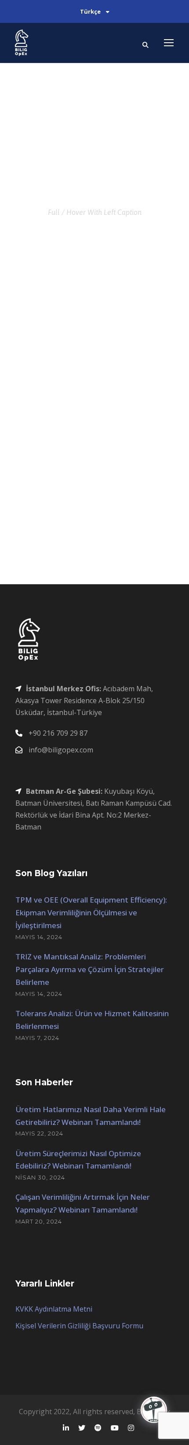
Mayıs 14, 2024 (38, 936)
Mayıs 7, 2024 (37, 1037)
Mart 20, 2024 (38, 1221)
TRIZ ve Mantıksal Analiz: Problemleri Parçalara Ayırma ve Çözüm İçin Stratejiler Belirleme (89, 969)
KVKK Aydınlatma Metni (53, 1309)
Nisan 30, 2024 (40, 1177)
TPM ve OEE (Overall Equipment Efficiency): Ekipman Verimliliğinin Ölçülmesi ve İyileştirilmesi (91, 912)
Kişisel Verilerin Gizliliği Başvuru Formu (79, 1326)
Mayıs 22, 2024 (39, 1133)
